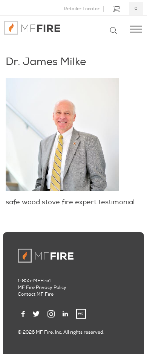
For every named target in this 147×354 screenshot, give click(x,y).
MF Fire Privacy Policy (42, 287)
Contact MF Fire (36, 294)
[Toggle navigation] (136, 27)
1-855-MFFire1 (34, 281)
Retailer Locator (82, 9)
